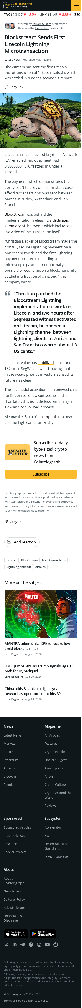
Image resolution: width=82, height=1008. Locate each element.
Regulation (11, 784)
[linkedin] (14, 945)
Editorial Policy (40, 502)
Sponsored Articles (17, 827)
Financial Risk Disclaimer (13, 918)
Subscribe (41, 474)
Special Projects (15, 852)
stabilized (46, 362)
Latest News (13, 60)
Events (49, 835)
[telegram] (23, 945)
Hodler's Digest (56, 760)
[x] (6, 945)
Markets (9, 743)
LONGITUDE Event (58, 856)
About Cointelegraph (14, 880)
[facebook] (31, 945)
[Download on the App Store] (16, 933)
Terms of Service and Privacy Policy (26, 1001)
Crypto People (55, 752)
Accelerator (53, 827)
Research (10, 844)
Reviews (50, 805)
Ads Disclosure (14, 907)
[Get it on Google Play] (43, 933)
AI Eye (49, 776)
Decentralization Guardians (56, 846)
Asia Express (54, 768)
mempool (47, 416)
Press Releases (14, 835)
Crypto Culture (55, 784)
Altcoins (9, 768)
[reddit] (55, 945)
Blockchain (11, 776)
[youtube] (47, 945)
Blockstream (15, 214)
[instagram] (39, 945)
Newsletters (12, 891)
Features (51, 743)
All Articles (52, 735)
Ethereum (11, 760)
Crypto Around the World (58, 795)
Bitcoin (9, 752)
